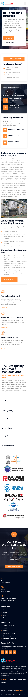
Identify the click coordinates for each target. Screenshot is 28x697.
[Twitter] (10, 652)
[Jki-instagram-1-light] (6, 652)
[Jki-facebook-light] (2, 652)
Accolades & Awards (16, 129)
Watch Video (10, 43)
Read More (4, 307)
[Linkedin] (14, 652)
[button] (25, 3)
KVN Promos (19, 690)
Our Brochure (13, 135)
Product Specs (13, 141)
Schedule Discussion (8, 598)
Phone (3, 581)
